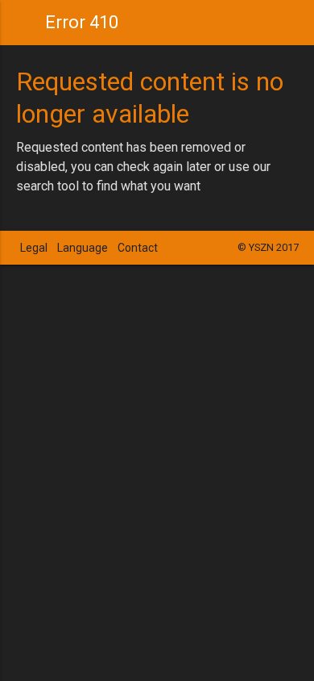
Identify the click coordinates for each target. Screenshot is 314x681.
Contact (138, 247)
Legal (34, 247)
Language (82, 247)
